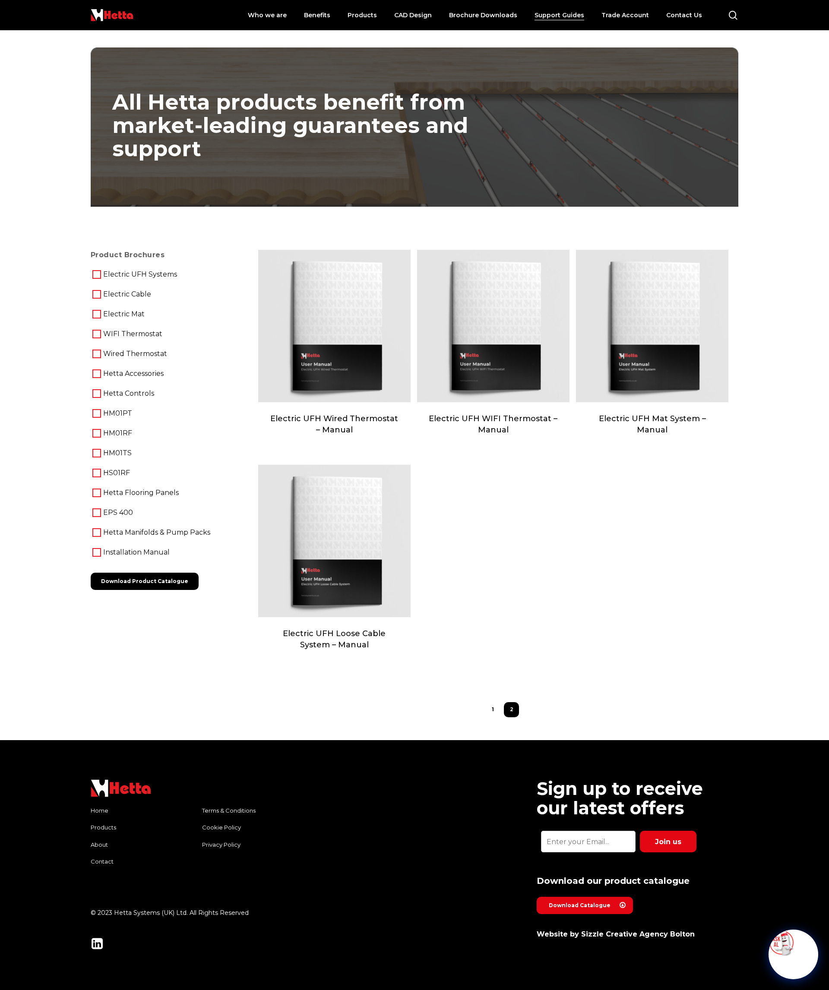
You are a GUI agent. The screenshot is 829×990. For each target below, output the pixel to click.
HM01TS (117, 453)
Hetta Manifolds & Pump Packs (156, 532)
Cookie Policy (221, 827)
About (99, 844)
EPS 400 (118, 512)
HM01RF (117, 433)
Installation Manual (136, 552)
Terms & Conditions (229, 810)
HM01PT (117, 413)
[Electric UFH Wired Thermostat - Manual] (334, 326)
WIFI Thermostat (132, 334)
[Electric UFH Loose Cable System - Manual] (334, 541)
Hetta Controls (128, 393)
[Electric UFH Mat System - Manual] (652, 326)
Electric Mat (124, 314)
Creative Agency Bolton (650, 934)
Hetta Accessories (133, 373)
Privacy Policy (221, 844)
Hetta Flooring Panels (141, 493)
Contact (102, 861)
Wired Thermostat (135, 354)
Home (99, 810)
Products (103, 827)
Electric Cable (127, 294)
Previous (479, 709)
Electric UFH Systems (140, 274)
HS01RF (116, 473)
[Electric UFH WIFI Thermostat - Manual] (493, 326)
